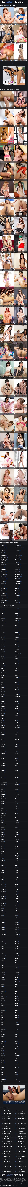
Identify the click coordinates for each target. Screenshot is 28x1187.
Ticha (17, 1005)
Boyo (3, 737)
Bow (2, 732)
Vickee (17, 1027)
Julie (3, 977)
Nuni (16, 787)
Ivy (2, 915)
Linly (2, 1058)
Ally (2, 625)
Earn (2, 817)
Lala (2, 1039)
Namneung (18, 696)
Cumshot (4, 579)
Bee (3, 699)
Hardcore (4, 595)
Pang (16, 832)
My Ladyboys (21, 1131)
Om (16, 810)
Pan (16, 827)
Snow (17, 943)
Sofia (16, 948)
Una (16, 1022)
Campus (3, 744)
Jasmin (3, 932)
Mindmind (18, 653)
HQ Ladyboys (7, 1156)
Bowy (3, 734)
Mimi (17, 646)
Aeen (3, 611)
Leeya (3, 1046)
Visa (16, 1031)
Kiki (2, 1012)
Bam (3, 682)
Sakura (17, 917)
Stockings (18, 583)
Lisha (3, 1065)
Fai (2, 832)
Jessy (3, 951)
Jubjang (3, 972)
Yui (16, 1072)
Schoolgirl (18, 567)
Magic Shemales (8, 1151)
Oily (16, 806)
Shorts (17, 569)
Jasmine (4, 934)
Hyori (3, 905)
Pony (16, 886)
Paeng (17, 817)
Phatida (17, 858)
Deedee (3, 798)
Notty (17, 777)
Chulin (3, 768)
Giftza (3, 863)
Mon (16, 675)
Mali (2, 1074)
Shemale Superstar (8, 1111)
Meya (17, 632)
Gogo (3, 879)
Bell (3, 703)
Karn (3, 993)
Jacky (3, 920)
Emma (3, 825)
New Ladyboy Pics (22, 1156)
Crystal (3, 787)
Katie (3, 1001)
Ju (2, 970)
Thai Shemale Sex (22, 1159)
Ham (3, 894)
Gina (2, 870)
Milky (16, 644)
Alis (2, 620)
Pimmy (17, 870)
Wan (16, 1036)
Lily (2, 1050)
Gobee (3, 875)
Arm (2, 663)
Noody (17, 770)
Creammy (4, 782)
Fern (3, 841)
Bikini (3, 567)
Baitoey (3, 675)
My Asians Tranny (22, 1123)
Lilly (2, 1048)
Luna (3, 1067)
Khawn (3, 1010)
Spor (16, 962)
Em (2, 822)
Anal (3, 545)
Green (3, 886)
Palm (16, 820)
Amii (2, 632)
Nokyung (17, 760)
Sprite (17, 967)
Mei (16, 627)
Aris (2, 661)
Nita (16, 751)
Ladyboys (20, 1169)
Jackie (3, 917)
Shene (17, 939)
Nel (16, 734)
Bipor (3, 718)
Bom (3, 722)
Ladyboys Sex (21, 1141)
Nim (16, 746)
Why (16, 1041)
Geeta (3, 856)
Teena (17, 1001)
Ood (16, 813)
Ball (2, 677)
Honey (3, 903)
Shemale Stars (7, 1153)
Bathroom (4, 557)
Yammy (17, 1055)
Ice (2, 908)
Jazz (3, 936)
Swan (17, 979)
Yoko (17, 1065)
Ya (16, 1053)
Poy (16, 894)
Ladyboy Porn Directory (9, 1131)
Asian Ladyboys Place (23, 1136)
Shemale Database (8, 1146)
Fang (3, 834)
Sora (16, 960)
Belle (3, 708)
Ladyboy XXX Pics (8, 1113)
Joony (3, 965)
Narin (16, 715)
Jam (2, 924)
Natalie (17, 722)
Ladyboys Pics (7, 1133)
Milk (16, 642)
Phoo (16, 863)
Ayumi (3, 670)
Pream (17, 896)
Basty (3, 687)
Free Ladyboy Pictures (9, 1185)
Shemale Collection (22, 1126)
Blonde (3, 569)
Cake (3, 741)
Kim (2, 1015)
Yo (16, 1062)
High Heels (4, 598)
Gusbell (3, 891)
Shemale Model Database (9, 1171)
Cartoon (4, 753)
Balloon (3, 680)
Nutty (17, 794)
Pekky (17, 856)
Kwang (3, 1029)
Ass (3, 550)
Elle (2, 820)
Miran (17, 663)
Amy (3, 639)
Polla (16, 879)
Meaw (17, 620)
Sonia (17, 955)
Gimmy (3, 867)
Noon (17, 775)
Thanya (17, 1003)
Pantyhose (18, 555)
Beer (3, 701)
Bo (2, 720)
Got (3, 882)
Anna (3, 646)
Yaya (16, 1058)
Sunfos (17, 972)
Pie (16, 865)
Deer (3, 803)
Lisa (3, 1062)
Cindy (3, 770)
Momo (17, 672)
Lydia (3, 1069)
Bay (2, 689)
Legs (3, 602)
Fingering (4, 588)
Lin (2, 1053)
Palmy (17, 822)
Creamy (4, 784)
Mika (16, 639)
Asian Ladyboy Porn (22, 1148)
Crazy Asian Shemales (9, 1148)
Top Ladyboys (7, 1118)
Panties (17, 552)
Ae (2, 608)
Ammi (3, 634)
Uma (16, 1020)
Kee (2, 1003)
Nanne (17, 708)
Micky (17, 637)
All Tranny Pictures (22, 1133)
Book (3, 730)
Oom (16, 815)
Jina (3, 960)
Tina (16, 1008)
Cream (3, 779)
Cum (3, 576)
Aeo (2, 613)
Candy (3, 746)
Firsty (3, 846)
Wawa (17, 1039)
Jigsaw (3, 955)
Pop (16, 891)
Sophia (17, 958)
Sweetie (17, 982)
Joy (2, 967)
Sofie (16, 951)
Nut (16, 791)
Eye (3, 829)
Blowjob (4, 571)
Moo (17, 682)
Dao (3, 789)
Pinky (17, 872)
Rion (16, 910)
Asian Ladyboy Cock (22, 1128)
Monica (17, 680)
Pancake (17, 829)
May (17, 615)
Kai (2, 986)
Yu (16, 1069)
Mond (17, 677)
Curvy (3, 581)
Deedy (3, 801)
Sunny (17, 974)
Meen (17, 623)
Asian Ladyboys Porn (23, 1116)
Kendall (3, 1008)
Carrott (3, 751)
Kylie (2, 1031)
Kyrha (3, 1034)
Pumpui (17, 901)
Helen (3, 898)
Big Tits (4, 564)
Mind (16, 651)
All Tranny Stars (7, 1123)
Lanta (3, 1041)
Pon (16, 882)
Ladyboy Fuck (7, 1159)
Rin (16, 905)
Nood (16, 768)
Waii (16, 1034)
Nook (16, 772)
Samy (17, 922)
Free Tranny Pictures (8, 1136)
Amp (3, 637)
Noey (16, 753)
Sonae (17, 953)
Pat (16, 844)
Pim (16, 867)
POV (17, 562)
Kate (2, 998)
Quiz (17, 903)
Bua (2, 739)
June (3, 979)
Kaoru (3, 989)
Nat (16, 720)
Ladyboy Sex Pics (8, 1141)
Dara (3, 791)
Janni (3, 929)
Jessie (3, 948)
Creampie (4, 574)
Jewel (3, 953)
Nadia (17, 689)
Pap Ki (17, 834)
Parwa (17, 841)
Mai (2, 1072)
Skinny (17, 571)
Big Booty (4, 560)
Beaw (3, 694)
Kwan (3, 1027)
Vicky (16, 1029)
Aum (3, 668)
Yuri (16, 1077)
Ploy (17, 875)
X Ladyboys (6, 1126)
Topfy (17, 1015)
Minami (17, 649)
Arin (3, 658)
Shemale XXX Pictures (23, 1161)
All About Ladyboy (8, 1169)
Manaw (3, 1077)
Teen (17, 588)
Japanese (4, 600)
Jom (2, 962)
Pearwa (17, 853)
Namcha (17, 694)
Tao (16, 996)
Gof (2, 877)
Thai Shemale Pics (8, 1143)
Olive (16, 808)
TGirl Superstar (21, 1164)
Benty (3, 711)
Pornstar (18, 560)
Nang (16, 706)
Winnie (17, 1050)
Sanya (17, 927)
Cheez (3, 758)
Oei (16, 798)
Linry (3, 1060)
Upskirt (17, 598)
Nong (16, 763)
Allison (3, 623)
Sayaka (17, 932)
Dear (3, 796)
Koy (2, 1024)
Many (3, 1081)
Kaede (3, 984)
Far (2, 837)
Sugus (17, 970)
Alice (3, 618)
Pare (16, 837)
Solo (17, 579)
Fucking (4, 590)
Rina (16, 908)
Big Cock (4, 562)
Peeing (17, 557)
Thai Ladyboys (21, 1171)
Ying (16, 1060)
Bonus (3, 727)
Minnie (17, 658)
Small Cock (18, 574)
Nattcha (17, 727)
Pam (16, 825)
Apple (3, 656)
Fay (2, 839)
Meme (17, 630)
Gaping (4, 593)
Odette (17, 796)
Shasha (17, 936)
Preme (17, 898)
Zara (16, 1079)
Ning (17, 749)
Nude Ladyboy (7, 1121)
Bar (2, 684)
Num (16, 782)
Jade (3, 922)
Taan (16, 984)
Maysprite (18, 618)
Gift (3, 860)
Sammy (17, 920)
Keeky (3, 1005)
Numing (17, 784)
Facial (3, 583)
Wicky (17, 1043)
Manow (3, 1079)
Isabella (3, 913)
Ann (2, 644)
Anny (3, 651)
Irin (2, 910)
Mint (17, 661)
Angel (3, 642)
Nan (16, 699)
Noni (16, 765)
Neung (17, 741)
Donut (3, 813)
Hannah (3, 896)
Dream (3, 815)
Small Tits (18, 576)
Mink (16, 656)
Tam (16, 991)
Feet (3, 586)
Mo (16, 665)
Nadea (17, 687)
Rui (16, 915)
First (3, 844)
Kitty (3, 1020)
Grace (3, 884)
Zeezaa (17, 1081)
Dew (2, 808)
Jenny (3, 943)
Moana (17, 668)
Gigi (2, 865)
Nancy (17, 703)
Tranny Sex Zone (22, 1143)
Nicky (16, 744)
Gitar (3, 872)
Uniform (17, 595)
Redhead (18, 564)
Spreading (18, 581)
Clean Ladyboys (21, 1111)
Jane (3, 927)
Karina (3, 991)
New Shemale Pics (22, 1153)
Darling (3, 794)
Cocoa (3, 775)
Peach (17, 851)
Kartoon (4, 996)
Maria (17, 611)
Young (17, 602)
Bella (3, 706)
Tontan (17, 1012)
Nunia (17, 789)
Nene (16, 737)
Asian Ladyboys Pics (8, 1116)
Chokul (3, 763)
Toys (17, 593)
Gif (2, 858)
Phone (17, 860)
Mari (17, 608)
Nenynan (17, 739)
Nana (17, 701)
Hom (3, 901)
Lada (3, 1036)
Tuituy (17, 1017)
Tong (16, 1010)
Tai (16, 989)
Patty (17, 846)
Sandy (17, 924)
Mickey (17, 634)
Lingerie (18, 545)
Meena (17, 625)
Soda (17, 946)
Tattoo (17, 586)
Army (3, 665)
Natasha (17, 725)
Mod (16, 670)
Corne (3, 777)
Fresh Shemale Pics (22, 1146)
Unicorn (17, 1024)
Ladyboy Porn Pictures (23, 1113)
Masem (17, 613)
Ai (2, 615)
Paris (17, 839)
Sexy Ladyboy (7, 1161)
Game (3, 853)
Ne (16, 732)
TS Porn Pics (7, 1164)
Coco (3, 772)
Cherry (3, 760)
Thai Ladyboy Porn (22, 1138)
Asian (4, 548)
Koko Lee (4, 1022)
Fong (3, 848)
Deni (2, 806)
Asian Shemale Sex (8, 1166)
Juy (2, 982)
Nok (16, 758)
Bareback (4, 555)
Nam (17, 692)
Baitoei (3, 672)
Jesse (3, 946)
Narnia (17, 718)
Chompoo (4, 765)
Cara (3, 749)
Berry (3, 715)
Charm (3, 756)
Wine (17, 1048)
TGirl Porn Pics (21, 1151)
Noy (16, 779)
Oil (16, 803)
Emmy (3, 827)
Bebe (3, 696)
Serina (17, 934)
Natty (17, 730)
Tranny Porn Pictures (23, 1121)
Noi (16, 756)
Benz (3, 713)
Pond (17, 884)
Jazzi (3, 939)
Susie (17, 977)
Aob (2, 653)
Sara (17, 929)
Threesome (18, 590)
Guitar (3, 889)
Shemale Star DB (22, 1166)
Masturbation (19, 548)
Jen (2, 941)
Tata (17, 998)
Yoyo (17, 1067)
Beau (3, 692)
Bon (3, 725)
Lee (3, 1043)
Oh (16, 801)
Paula (17, 848)
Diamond (4, 810)
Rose (17, 913)
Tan (16, 993)
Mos (17, 684)
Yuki (16, 1074)
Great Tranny (7, 1138)
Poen (16, 877)
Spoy (16, 965)
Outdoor (17, 550)
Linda (3, 1055)
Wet (16, 600)
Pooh (16, 889)
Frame (3, 851)
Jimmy (3, 958)
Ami (2, 630)
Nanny (17, 711)
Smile (17, 941)
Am (2, 627)
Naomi (17, 713)
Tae (16, 986)
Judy (3, 974)
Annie (3, 649)
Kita (2, 1017)
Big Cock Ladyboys (8, 1128)
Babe (3, 552)
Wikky (17, 1046)
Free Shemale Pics (22, 1118)
